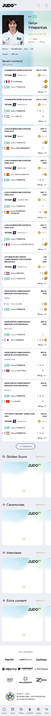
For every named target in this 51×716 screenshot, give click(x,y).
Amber (17, 273)
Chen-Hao (16, 304)
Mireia (18, 212)
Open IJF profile (35, 34)
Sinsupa (18, 371)
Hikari (17, 340)
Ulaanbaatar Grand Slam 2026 (18, 70)
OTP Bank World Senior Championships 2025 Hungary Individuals (18, 259)
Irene (20, 174)
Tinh (16, 401)
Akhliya (18, 433)
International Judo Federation (31, 697)
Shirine (16, 82)
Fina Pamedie (22, 244)
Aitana (20, 148)
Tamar (16, 116)
